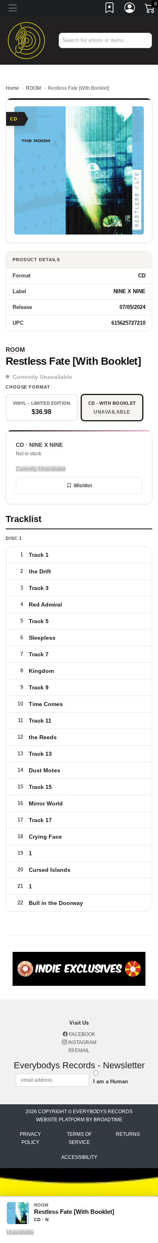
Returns (128, 1134)
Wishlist (83, 485)
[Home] (26, 40)
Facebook (81, 1034)
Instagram (81, 1042)
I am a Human (110, 1081)
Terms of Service (79, 1138)
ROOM (33, 88)
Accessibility (79, 1157)
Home (12, 88)
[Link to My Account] (130, 9)
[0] (150, 10)
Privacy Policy (30, 1138)
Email (82, 1050)
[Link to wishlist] (109, 9)
